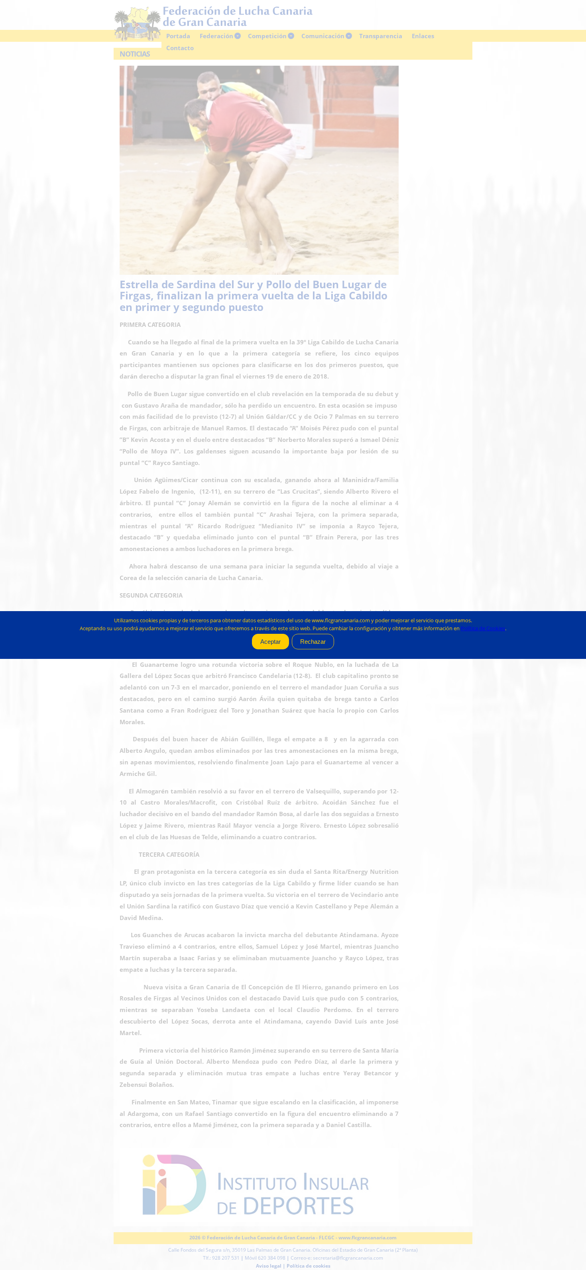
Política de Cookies (483, 628)
